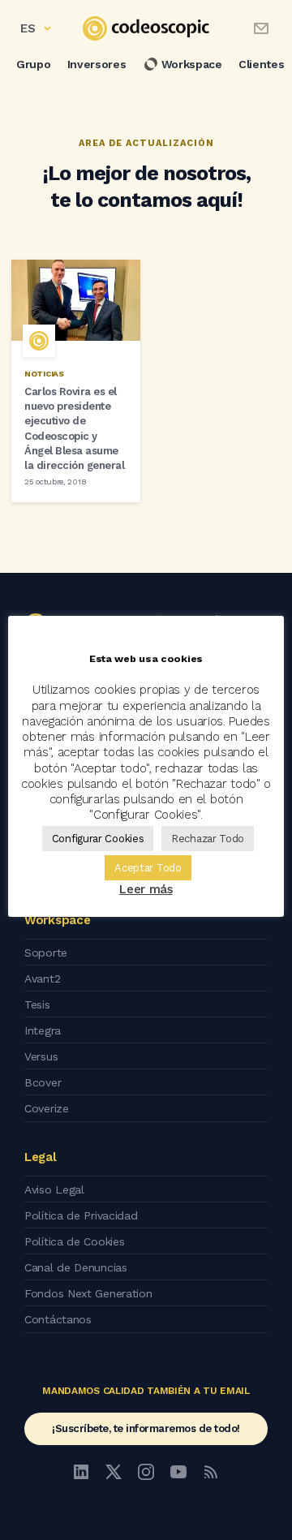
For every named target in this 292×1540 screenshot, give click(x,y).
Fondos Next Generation (88, 1293)
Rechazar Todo (207, 838)
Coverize (46, 1108)
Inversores (97, 64)
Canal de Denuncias (75, 1267)
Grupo (33, 64)
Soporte (45, 952)
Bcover (42, 1082)
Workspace (191, 64)
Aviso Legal (54, 1189)
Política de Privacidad (80, 1215)
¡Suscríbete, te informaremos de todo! (146, 1428)
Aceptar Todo (147, 868)
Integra (42, 1030)
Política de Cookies (74, 1241)
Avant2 (42, 978)
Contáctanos (58, 1319)
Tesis (37, 1004)
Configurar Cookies (98, 838)
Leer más (146, 889)
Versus (41, 1056)
